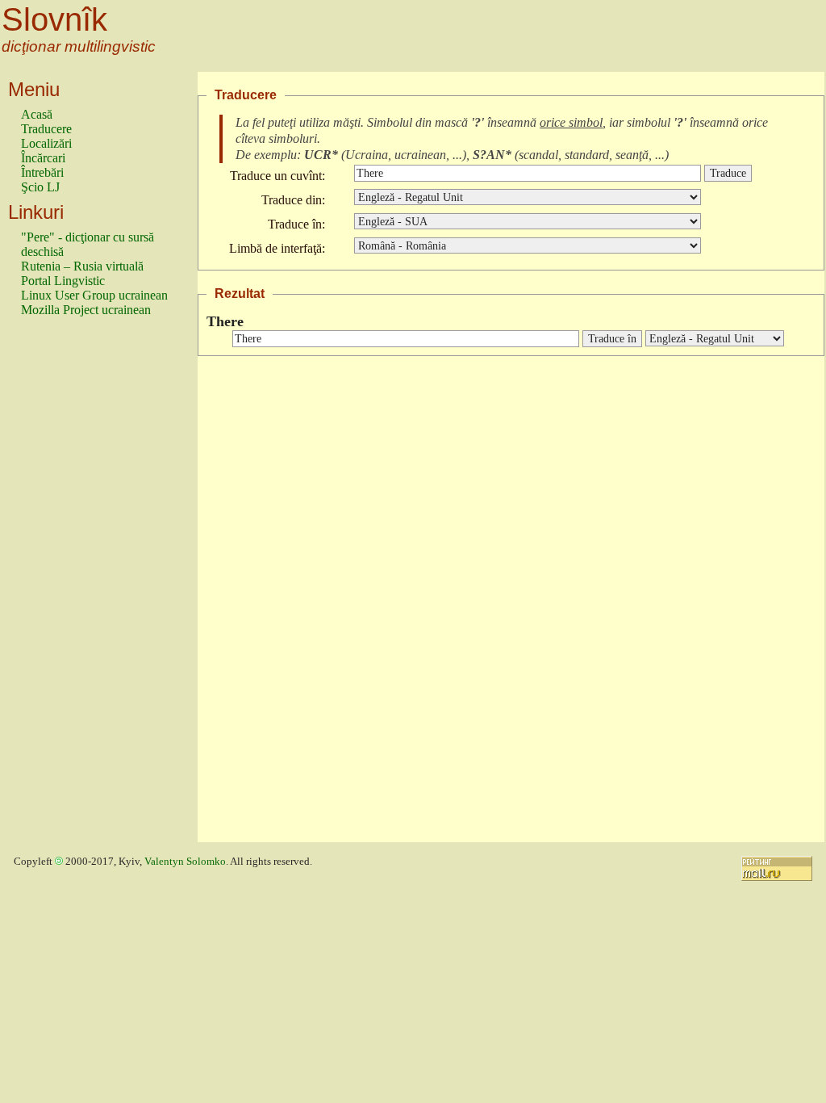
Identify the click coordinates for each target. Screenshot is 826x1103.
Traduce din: (293, 200)
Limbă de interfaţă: (277, 248)
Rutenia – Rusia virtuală (82, 266)
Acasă (36, 114)
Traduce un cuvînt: (277, 175)
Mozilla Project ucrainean (86, 310)
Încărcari (43, 158)
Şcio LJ (40, 187)
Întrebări (42, 172)
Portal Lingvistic (63, 280)
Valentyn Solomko (185, 861)
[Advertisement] (85, 587)
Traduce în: (296, 224)
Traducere (46, 129)
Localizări (46, 143)
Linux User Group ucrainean (94, 295)
